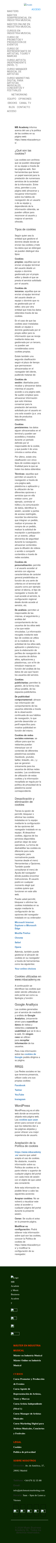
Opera (18, 946)
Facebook (20, 1085)
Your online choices (25, 968)
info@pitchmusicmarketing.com (29, 1490)
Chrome (19, 937)
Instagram (20, 1099)
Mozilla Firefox (22, 933)
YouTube (19, 1094)
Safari (18, 942)
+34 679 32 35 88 (33, 1480)
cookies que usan (28, 1119)
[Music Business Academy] (28, 4)
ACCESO (36, 9)
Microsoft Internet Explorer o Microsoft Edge (25, 925)
